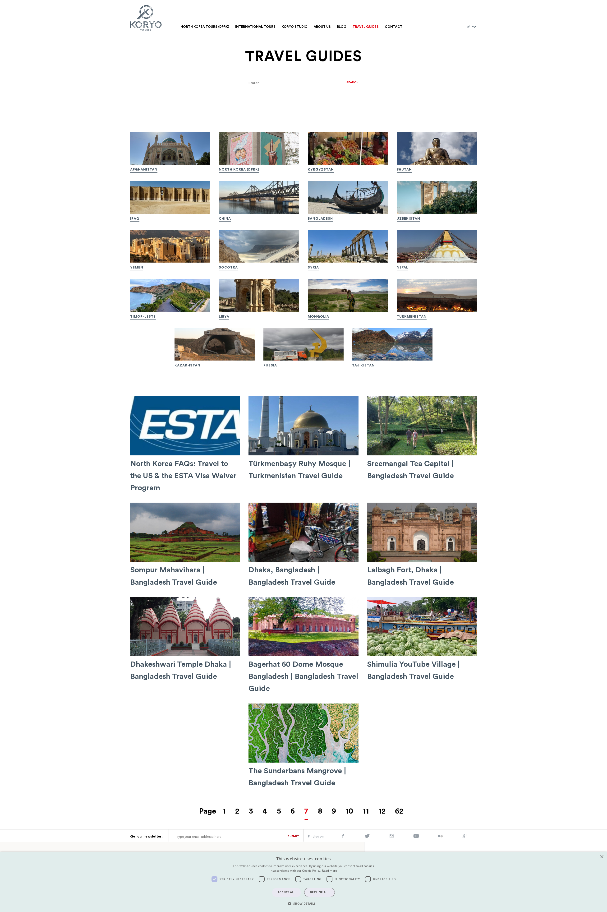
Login (473, 26)
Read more (329, 871)
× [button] (601, 857)
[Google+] (464, 837)
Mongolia (318, 316)
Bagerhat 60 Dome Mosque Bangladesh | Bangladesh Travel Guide (303, 676)
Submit (293, 836)
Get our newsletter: (146, 836)
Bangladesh (320, 218)
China (225, 218)
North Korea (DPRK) (239, 169)
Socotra (228, 267)
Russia (270, 365)
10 (349, 811)
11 (366, 811)
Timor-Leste (143, 316)
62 (399, 811)
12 (382, 811)
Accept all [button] (286, 892)
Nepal (402, 267)
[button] (303, 903)
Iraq (134, 218)
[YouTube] (416, 837)
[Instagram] (392, 837)
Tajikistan (363, 365)
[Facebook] (343, 837)
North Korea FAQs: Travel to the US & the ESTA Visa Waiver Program (183, 476)
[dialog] (303, 882)
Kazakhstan (187, 365)
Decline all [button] (319, 892)
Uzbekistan (408, 218)
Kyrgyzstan (321, 169)
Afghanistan (143, 169)
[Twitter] (367, 837)
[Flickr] (440, 836)
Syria (313, 267)
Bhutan (404, 169)
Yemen (136, 267)
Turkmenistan (412, 316)
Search (352, 82)
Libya (224, 316)
